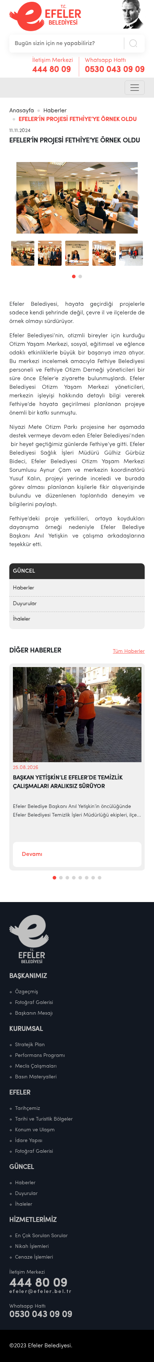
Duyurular (25, 604)
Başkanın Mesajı (34, 1013)
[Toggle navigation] (135, 87)
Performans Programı (40, 1055)
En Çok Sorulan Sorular (41, 1236)
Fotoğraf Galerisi (34, 1002)
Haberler (55, 111)
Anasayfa (21, 111)
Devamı (32, 854)
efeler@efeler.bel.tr (40, 1291)
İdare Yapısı (28, 1140)
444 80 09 (51, 69)
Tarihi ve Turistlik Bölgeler (44, 1119)
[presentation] (22, 198)
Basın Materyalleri (36, 1077)
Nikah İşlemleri (32, 1246)
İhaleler (21, 619)
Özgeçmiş (26, 992)
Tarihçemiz (27, 1108)
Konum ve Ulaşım (35, 1130)
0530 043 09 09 (115, 69)
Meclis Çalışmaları (36, 1066)
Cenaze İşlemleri (34, 1257)
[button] (74, 276)
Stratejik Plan (30, 1045)
